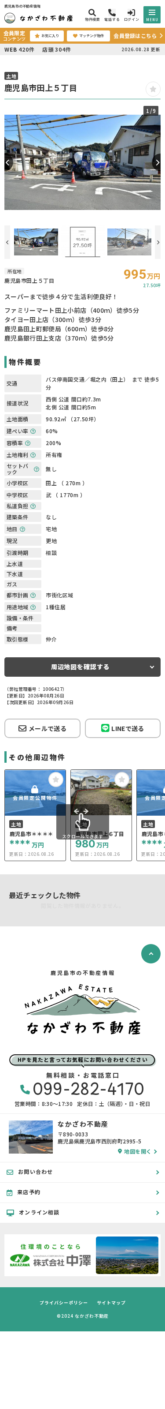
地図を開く (138, 1151)
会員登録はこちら (135, 35)
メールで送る (47, 728)
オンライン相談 (39, 1212)
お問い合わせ (35, 1171)
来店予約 (28, 1191)
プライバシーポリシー (64, 1302)
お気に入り (50, 35)
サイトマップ (111, 1302)
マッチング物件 (91, 35)
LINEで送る (127, 728)
